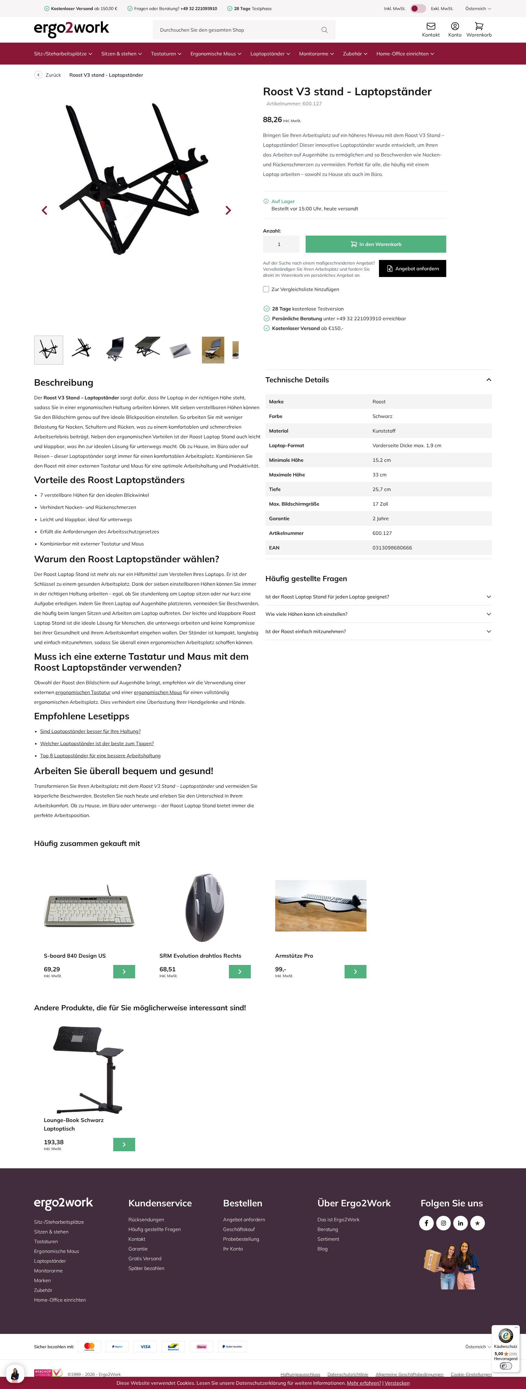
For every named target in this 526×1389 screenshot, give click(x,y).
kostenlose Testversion (308, 309)
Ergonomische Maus (213, 54)
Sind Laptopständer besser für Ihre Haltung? (90, 731)
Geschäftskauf (239, 1229)
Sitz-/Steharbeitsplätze (60, 54)
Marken (42, 1280)
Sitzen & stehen (118, 54)
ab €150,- (308, 328)
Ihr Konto (233, 1249)
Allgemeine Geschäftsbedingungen (410, 1374)
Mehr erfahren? (364, 1383)
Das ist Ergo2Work (338, 1219)
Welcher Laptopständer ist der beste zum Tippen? (97, 743)
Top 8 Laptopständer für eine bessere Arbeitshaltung (100, 755)
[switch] (506, 1366)
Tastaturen (163, 54)
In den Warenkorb (380, 244)
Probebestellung (241, 1239)
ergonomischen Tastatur (82, 692)
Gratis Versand (144, 1258)
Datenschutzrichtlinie (348, 1374)
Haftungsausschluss (300, 1374)
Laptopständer (268, 54)
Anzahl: (272, 231)
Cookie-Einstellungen (471, 1374)
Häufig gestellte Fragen (154, 1229)
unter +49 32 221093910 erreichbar (339, 318)
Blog (322, 1249)
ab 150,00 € (84, 8)
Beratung (327, 1229)
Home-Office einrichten (403, 54)
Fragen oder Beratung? (156, 8)
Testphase (253, 8)
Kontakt (136, 1239)
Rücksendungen (146, 1219)
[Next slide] (227, 210)
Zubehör (352, 54)
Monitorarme (313, 54)
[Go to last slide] (45, 210)
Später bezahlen (146, 1268)
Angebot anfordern (417, 268)
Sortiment (328, 1239)
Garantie (138, 1249)
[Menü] (516, 1328)
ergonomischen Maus (158, 692)
